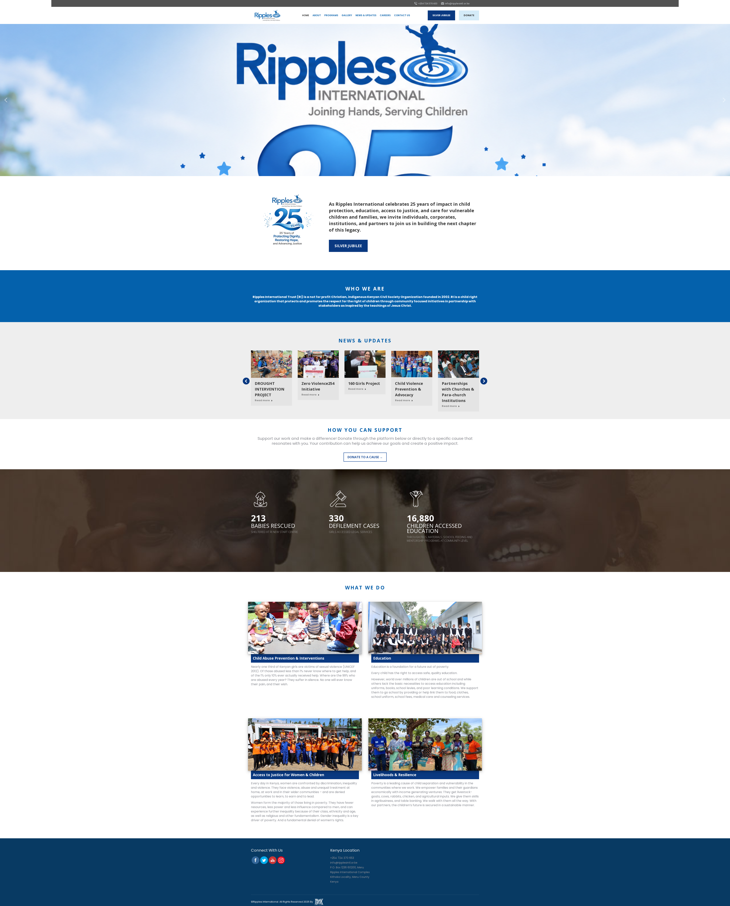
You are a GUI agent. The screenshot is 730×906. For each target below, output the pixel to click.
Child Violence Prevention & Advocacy (409, 389)
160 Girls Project (364, 383)
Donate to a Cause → (365, 457)
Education (382, 658)
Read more (262, 400)
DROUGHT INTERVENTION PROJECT (269, 389)
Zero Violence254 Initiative (318, 386)
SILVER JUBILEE (348, 245)
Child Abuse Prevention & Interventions (288, 658)
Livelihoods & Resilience (394, 774)
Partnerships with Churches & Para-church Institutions (458, 392)
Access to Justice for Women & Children (288, 774)
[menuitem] (305, 15)
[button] (6, 100)
